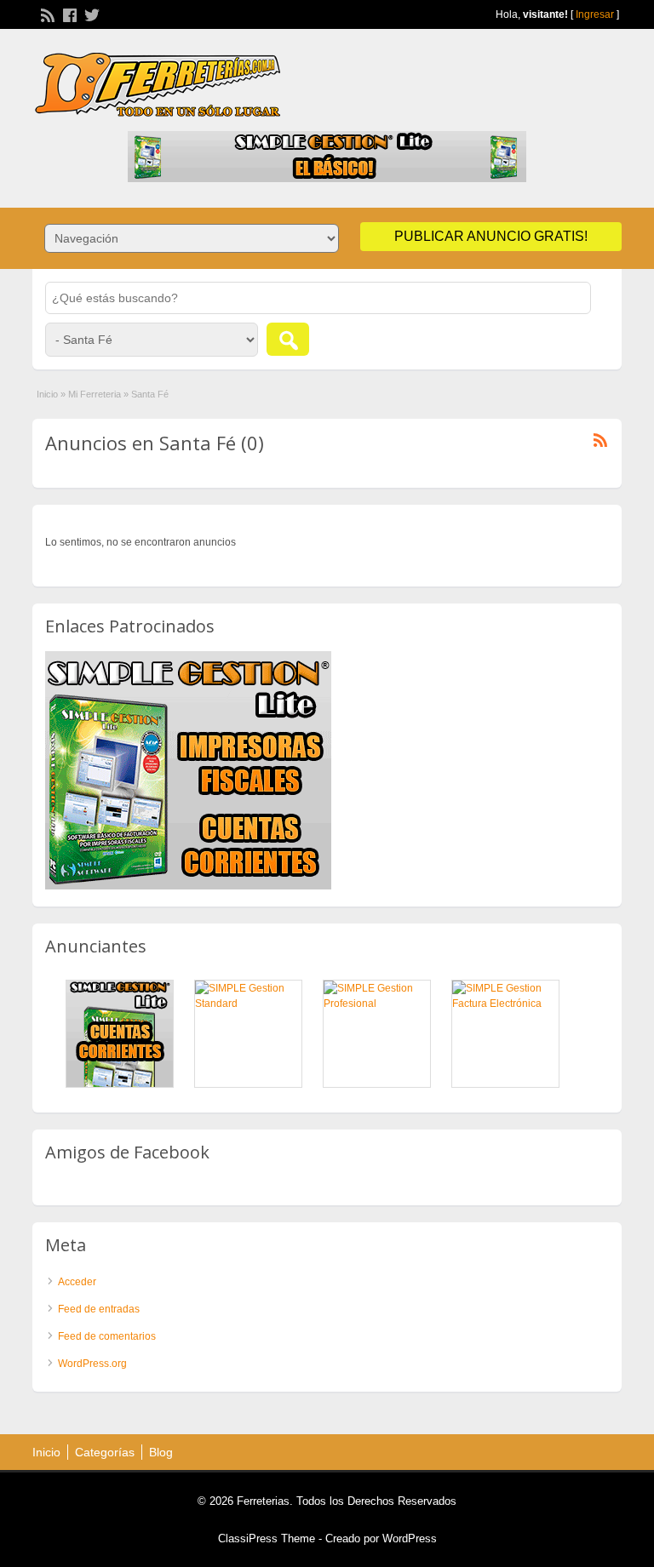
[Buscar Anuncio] (288, 339)
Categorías (105, 1452)
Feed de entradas (99, 1309)
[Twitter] (90, 13)
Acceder (77, 1282)
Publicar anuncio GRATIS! (491, 236)
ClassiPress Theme (266, 1538)
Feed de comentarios (107, 1336)
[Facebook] (68, 13)
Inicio (47, 394)
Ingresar (595, 14)
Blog (161, 1452)
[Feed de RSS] (46, 13)
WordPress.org (92, 1364)
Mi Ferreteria (94, 394)
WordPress (409, 1538)
